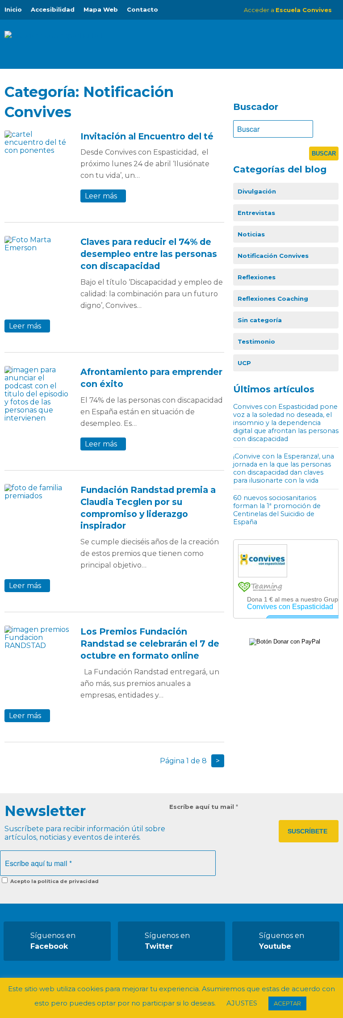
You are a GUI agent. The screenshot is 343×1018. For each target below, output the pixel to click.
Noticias (251, 234)
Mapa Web (101, 9)
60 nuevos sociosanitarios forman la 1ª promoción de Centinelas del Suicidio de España (277, 510)
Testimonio (256, 341)
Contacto (142, 9)
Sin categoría (260, 320)
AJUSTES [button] (241, 1003)
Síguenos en (52, 941)
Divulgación (257, 191)
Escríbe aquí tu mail (203, 806)
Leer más (101, 196)
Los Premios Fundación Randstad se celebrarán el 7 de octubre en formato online (149, 643)
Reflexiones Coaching (273, 298)
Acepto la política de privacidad (54, 881)
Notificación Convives (273, 255)
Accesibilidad (53, 9)
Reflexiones (257, 277)
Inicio (13, 9)
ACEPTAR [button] (287, 1003)
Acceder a (288, 9)
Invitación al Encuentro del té (146, 136)
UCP (244, 362)
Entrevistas (256, 212)
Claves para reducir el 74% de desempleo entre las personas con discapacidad (148, 253)
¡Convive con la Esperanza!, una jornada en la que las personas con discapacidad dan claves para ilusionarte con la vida (283, 468)
